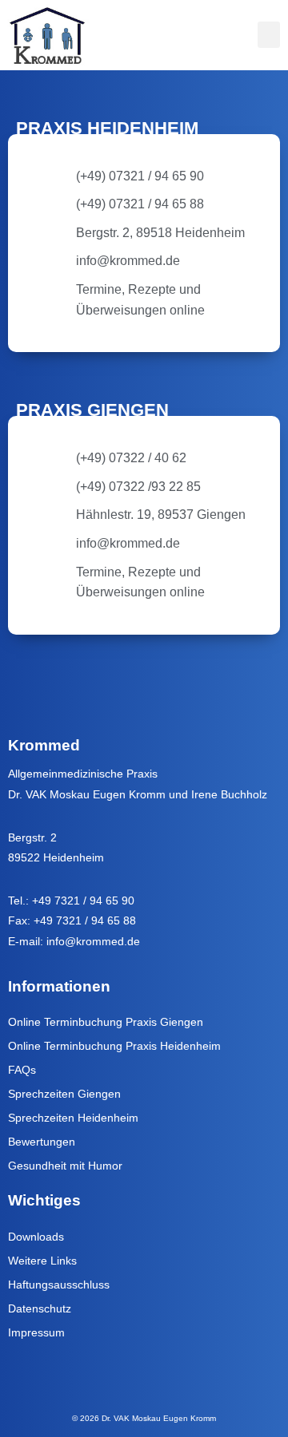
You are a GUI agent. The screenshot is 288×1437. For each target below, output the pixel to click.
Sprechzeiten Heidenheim (73, 1117)
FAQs (22, 1069)
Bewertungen (41, 1141)
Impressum (36, 1332)
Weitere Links (42, 1260)
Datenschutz (39, 1308)
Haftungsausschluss (59, 1284)
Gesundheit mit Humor (65, 1165)
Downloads (36, 1236)
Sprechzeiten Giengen (64, 1093)
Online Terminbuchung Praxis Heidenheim (114, 1045)
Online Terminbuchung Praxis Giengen (105, 1021)
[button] (269, 35)
